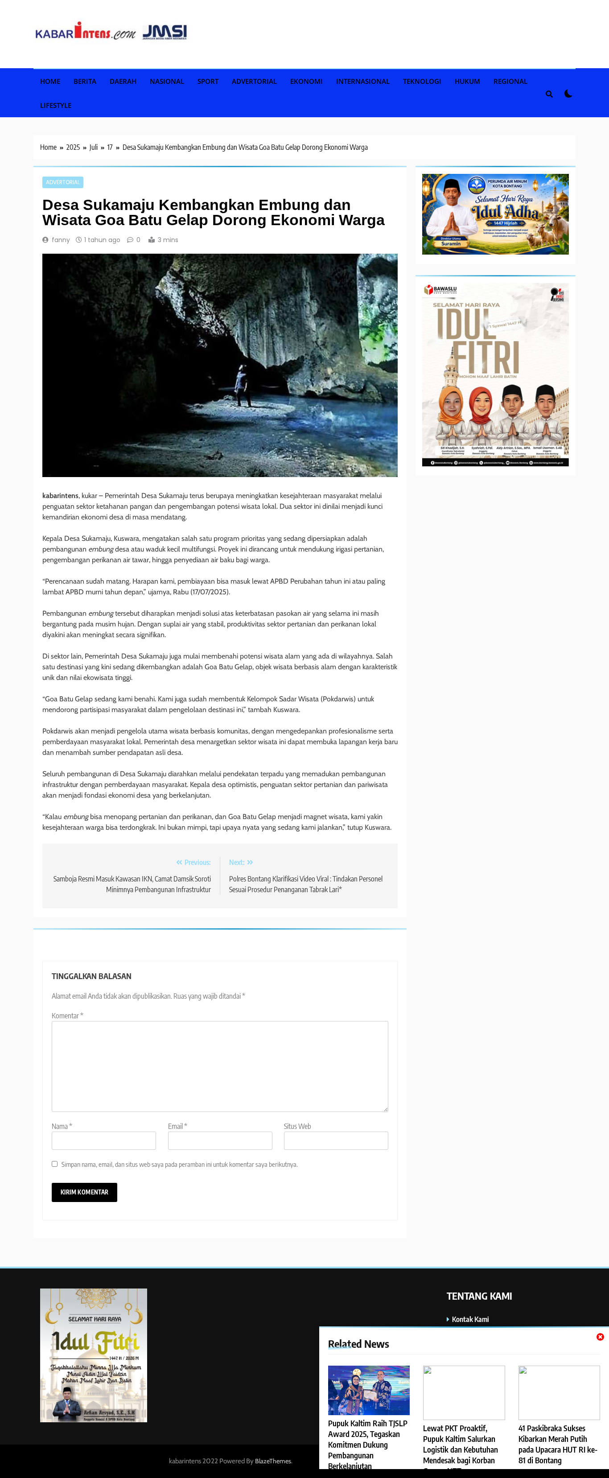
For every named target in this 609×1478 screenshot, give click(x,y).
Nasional (167, 81)
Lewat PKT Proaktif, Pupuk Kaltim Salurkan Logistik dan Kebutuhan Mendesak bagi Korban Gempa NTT (460, 1449)
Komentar (67, 1015)
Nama (62, 1126)
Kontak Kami (470, 1319)
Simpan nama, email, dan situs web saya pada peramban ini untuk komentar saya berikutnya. (180, 1164)
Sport (208, 81)
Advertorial (254, 81)
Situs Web (297, 1126)
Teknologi (422, 81)
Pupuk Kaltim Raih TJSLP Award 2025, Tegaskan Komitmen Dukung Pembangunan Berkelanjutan (367, 1444)
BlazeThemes (273, 1461)
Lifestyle (55, 105)
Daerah (123, 81)
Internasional (363, 81)
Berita (85, 81)
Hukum (467, 81)
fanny (61, 239)
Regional (510, 81)
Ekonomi (306, 81)
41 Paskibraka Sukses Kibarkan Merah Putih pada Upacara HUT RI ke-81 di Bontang (557, 1444)
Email (177, 1126)
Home (50, 81)
